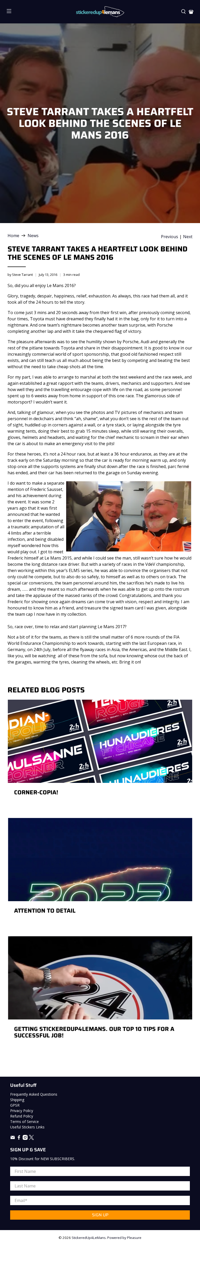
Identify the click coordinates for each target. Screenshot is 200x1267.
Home (13, 235)
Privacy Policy (21, 1110)
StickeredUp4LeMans (89, 1237)
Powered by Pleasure (124, 1237)
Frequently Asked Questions (33, 1094)
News (33, 235)
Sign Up (100, 1215)
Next (187, 237)
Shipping (17, 1099)
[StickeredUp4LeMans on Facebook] (18, 1138)
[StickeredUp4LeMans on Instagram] (25, 1138)
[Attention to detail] (100, 859)
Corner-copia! (36, 792)
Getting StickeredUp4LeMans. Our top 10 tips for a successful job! (94, 1032)
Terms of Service (24, 1121)
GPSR (15, 1105)
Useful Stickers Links (27, 1127)
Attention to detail (45, 910)
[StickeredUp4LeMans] (100, 11)
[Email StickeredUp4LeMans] (12, 1138)
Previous (169, 237)
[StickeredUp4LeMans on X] (31, 1138)
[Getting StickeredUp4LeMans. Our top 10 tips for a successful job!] (100, 977)
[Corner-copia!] (100, 741)
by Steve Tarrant (20, 274)
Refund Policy (21, 1116)
